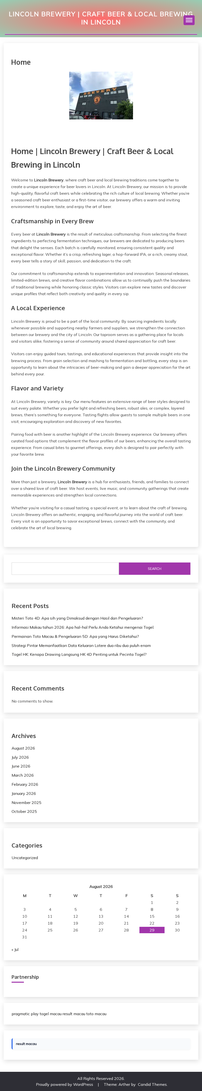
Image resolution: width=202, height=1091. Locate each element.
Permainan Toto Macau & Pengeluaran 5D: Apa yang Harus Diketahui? (75, 636)
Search (154, 568)
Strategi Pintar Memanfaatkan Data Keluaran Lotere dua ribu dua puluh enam (81, 645)
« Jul (15, 949)
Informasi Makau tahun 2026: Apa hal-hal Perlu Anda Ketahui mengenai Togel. (83, 627)
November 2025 (26, 802)
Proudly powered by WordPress (65, 1084)
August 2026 (23, 748)
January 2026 (24, 793)
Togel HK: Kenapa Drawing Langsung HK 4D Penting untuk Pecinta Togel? (79, 654)
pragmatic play (25, 1013)
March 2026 (23, 775)
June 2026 (21, 766)
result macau (74, 1013)
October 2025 (24, 811)
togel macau (51, 1013)
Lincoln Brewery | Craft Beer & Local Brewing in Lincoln (101, 18)
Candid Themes (152, 1084)
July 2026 (20, 757)
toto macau (96, 1013)
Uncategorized (25, 857)
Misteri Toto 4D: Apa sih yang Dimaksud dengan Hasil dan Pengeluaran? (77, 618)
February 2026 (25, 784)
